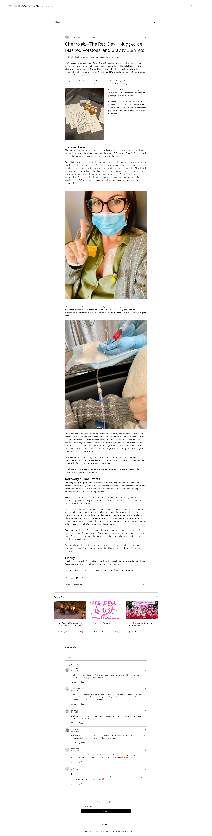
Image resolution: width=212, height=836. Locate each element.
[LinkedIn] (109, 824)
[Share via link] (82, 578)
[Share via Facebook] (66, 578)
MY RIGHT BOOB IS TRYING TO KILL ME (31, 5)
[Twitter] (106, 824)
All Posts (57, 22)
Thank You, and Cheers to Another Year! (140, 624)
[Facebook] (103, 824)
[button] (155, 22)
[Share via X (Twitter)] (72, 578)
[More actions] (145, 37)
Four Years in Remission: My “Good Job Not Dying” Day (70, 624)
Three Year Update (101, 623)
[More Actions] (145, 670)
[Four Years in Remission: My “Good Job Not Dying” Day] (70, 610)
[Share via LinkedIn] (77, 578)
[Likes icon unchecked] (71, 682)
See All (155, 597)
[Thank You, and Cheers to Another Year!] (142, 610)
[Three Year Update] (106, 610)
